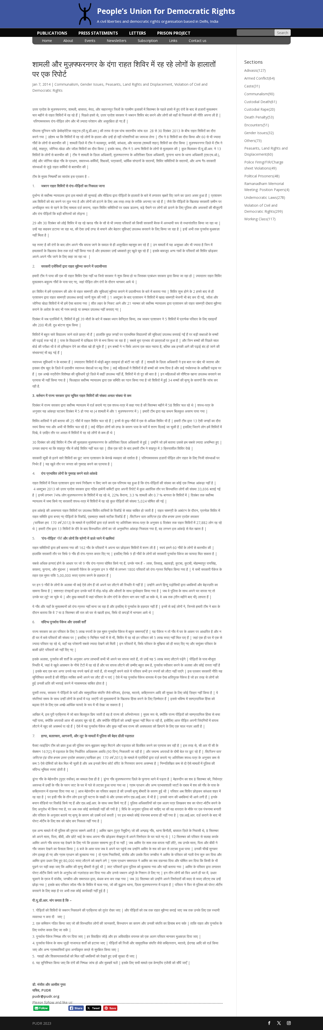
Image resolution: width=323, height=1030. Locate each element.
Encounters (256, 125)
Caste (252, 86)
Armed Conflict (259, 78)
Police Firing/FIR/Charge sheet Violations (263, 165)
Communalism (66, 84)
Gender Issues (91, 84)
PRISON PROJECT (174, 33)
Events (90, 41)
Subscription (148, 41)
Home (47, 41)
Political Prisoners (262, 176)
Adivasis (255, 70)
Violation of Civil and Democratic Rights (263, 208)
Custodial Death (260, 101)
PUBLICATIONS (52, 33)
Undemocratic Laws (264, 197)
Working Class (260, 219)
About (68, 41)
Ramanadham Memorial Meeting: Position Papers (266, 186)
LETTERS (137, 33)
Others (253, 140)
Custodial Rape (259, 109)
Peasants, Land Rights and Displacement (138, 84)
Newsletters (116, 41)
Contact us (197, 41)
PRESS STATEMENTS (98, 33)
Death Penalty (259, 117)
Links (173, 41)
